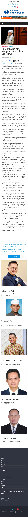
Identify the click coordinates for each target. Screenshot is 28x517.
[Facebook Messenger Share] (9, 61)
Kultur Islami (3, 483)
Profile (2, 458)
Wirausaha (3, 481)
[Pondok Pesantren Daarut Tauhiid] (2, 23)
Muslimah (3, 485)
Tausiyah (11, 46)
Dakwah (2, 475)
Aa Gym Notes (5, 46)
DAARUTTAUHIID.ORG (7, 63)
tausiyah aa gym (8, 57)
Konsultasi (3, 464)
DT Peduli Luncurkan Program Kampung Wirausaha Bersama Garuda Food (13, 245)
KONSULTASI (14, 256)
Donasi (2, 466)
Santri (2, 487)
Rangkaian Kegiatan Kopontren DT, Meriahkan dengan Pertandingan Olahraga (13, 251)
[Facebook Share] (6, 61)
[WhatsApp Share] (3, 61)
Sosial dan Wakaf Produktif (6, 477)
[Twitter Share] (12, 61)
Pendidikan (3, 479)
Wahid (11, 56)
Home (2, 456)
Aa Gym (16, 56)
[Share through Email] (15, 61)
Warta (2, 460)
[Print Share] (18, 61)
